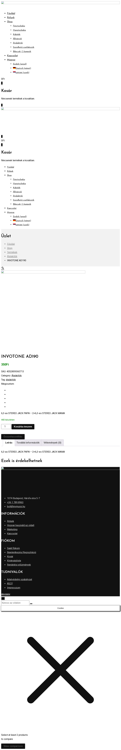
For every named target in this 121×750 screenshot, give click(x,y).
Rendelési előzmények (19, 564)
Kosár (10, 556)
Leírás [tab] (8, 442)
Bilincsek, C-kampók (22, 51)
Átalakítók (18, 43)
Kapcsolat (12, 56)
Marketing (12, 529)
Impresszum (13, 587)
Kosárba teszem (23, 426)
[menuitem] (11, 60)
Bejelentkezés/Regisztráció (21, 552)
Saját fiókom (13, 548)
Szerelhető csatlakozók (23, 47)
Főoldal (11, 13)
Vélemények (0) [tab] (52, 442)
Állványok (17, 39)
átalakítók (11, 379)
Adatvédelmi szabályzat (19, 579)
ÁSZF (10, 583)
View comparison (13, 746)
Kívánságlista (14, 560)
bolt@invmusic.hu (16, 506)
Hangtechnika (19, 30)
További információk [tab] (28, 442)
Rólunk (10, 17)
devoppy (5, 594)
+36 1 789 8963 (15, 502)
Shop (10, 22)
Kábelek (16, 34)
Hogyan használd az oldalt (20, 525)
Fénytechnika (19, 26)
